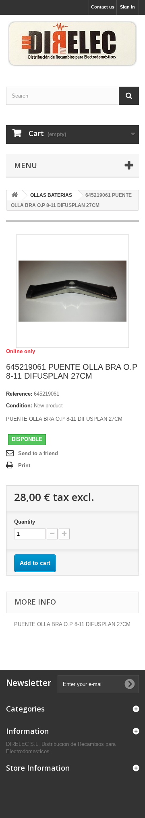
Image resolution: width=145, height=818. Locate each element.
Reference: (19, 394)
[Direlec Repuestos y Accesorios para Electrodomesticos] (72, 43)
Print (24, 465)
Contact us (102, 6)
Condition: (19, 406)
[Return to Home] (14, 195)
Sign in (127, 6)
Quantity (24, 522)
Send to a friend (38, 453)
